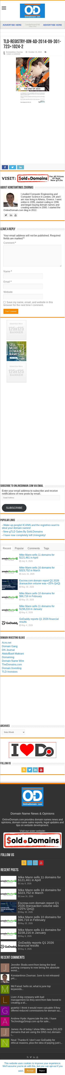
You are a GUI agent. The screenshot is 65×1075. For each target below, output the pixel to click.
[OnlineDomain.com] (32, 11)
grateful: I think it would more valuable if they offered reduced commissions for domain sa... (36, 1009)
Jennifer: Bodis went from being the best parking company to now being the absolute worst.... (35, 967)
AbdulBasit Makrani (13, 653)
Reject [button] (42, 1070)
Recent (7, 548)
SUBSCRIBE (14, 507)
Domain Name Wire (13, 661)
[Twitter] (29, 769)
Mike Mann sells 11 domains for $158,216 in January (36, 607)
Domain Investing (11, 668)
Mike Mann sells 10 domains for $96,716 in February (37, 595)
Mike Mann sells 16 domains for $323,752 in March (37, 569)
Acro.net (6, 642)
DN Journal (8, 650)
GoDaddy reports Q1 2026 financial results (36, 944)
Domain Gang (10, 646)
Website (8, 292)
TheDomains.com (12, 664)
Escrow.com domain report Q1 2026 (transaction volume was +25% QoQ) (39, 582)
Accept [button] (30, 1070)
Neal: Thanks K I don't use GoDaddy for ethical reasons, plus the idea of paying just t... (36, 1041)
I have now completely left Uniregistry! (24, 535)
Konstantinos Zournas (14, 52)
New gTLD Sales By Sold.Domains (23, 531)
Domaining (8, 657)
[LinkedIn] (35, 769)
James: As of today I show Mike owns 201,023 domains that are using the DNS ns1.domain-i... (36, 1032)
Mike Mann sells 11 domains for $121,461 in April (36, 556)
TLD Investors (10, 671)
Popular (19, 548)
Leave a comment (13, 54)
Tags (46, 548)
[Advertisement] (32, 135)
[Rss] (24, 769)
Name (7, 271)
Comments (34, 548)
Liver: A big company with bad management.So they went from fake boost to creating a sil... (36, 1000)
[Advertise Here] (32, 25)
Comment (9, 242)
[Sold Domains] (32, 178)
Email (7, 281)
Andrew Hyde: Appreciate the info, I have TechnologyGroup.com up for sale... (33, 1020)
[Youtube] (41, 769)
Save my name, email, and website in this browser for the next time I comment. (28, 303)
